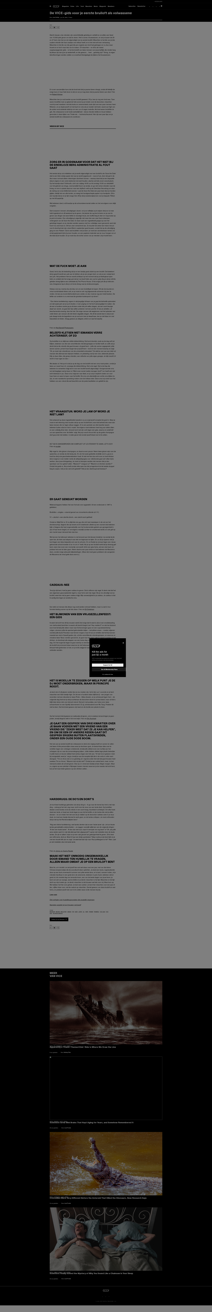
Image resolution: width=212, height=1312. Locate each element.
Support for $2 (107, 665)
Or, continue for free (107, 674)
